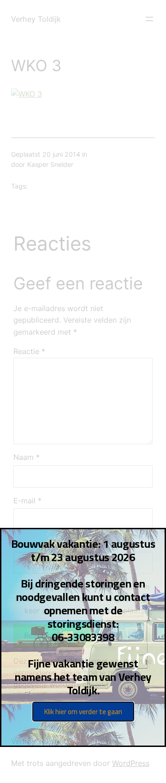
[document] (83, 391)
